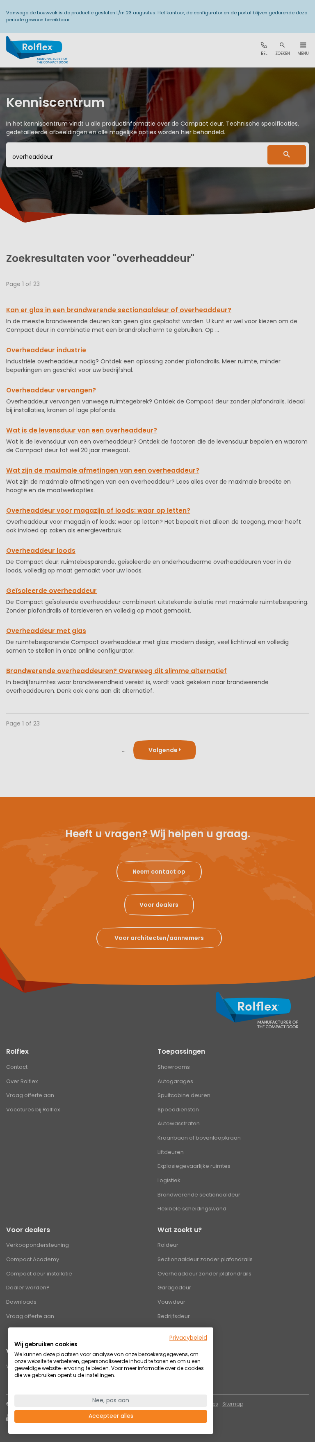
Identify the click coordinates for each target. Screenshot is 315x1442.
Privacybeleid (188, 1338)
